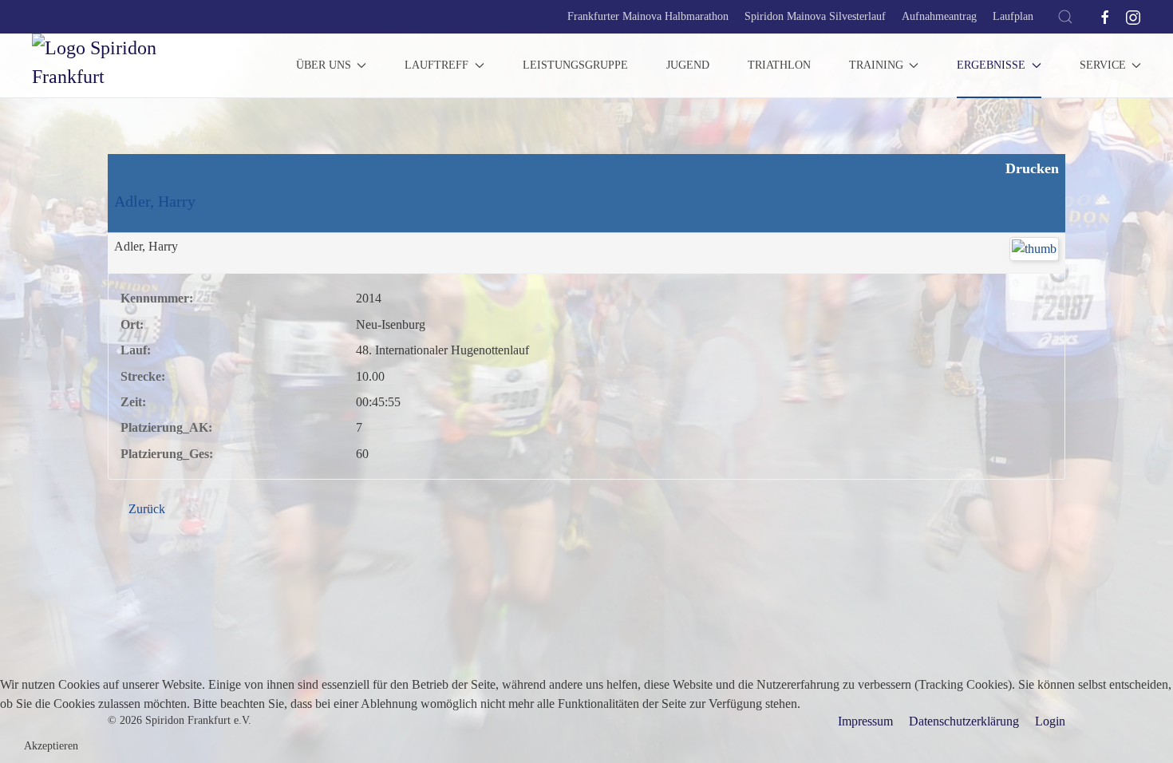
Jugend (687, 65)
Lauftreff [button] (436, 65)
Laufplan (1013, 16)
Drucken (1030, 168)
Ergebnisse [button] (991, 65)
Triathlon (779, 65)
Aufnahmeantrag (939, 16)
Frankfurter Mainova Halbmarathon (648, 16)
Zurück (145, 509)
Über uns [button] (323, 65)
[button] (1065, 17)
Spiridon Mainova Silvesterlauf (815, 16)
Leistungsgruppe (575, 65)
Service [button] (1103, 65)
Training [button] (876, 65)
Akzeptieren (51, 746)
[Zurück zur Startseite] (127, 65)
